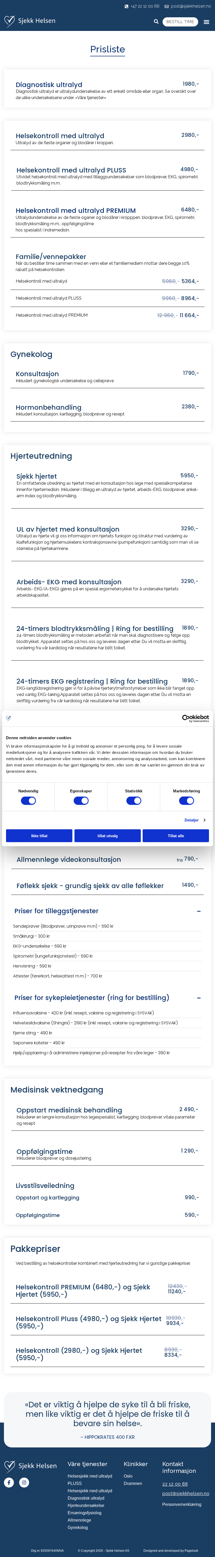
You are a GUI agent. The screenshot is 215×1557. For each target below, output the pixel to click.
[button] (206, 21)
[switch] (81, 801)
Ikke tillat (39, 835)
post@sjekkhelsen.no (185, 1493)
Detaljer (192, 820)
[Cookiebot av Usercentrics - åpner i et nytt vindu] (186, 719)
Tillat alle (176, 835)
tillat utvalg (108, 835)
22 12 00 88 (175, 1484)
